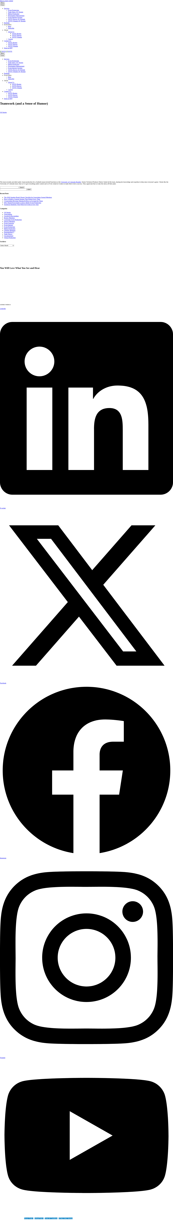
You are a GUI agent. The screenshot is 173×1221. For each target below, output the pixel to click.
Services (6, 8)
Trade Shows (8, 234)
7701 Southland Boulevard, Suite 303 (12, 295)
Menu (2, 3)
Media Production (13, 14)
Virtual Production (10, 238)
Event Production (13, 10)
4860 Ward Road (5, 285)
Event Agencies (9, 223)
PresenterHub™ (9, 232)
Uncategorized (8, 236)
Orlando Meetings (9, 230)
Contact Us (7, 41)
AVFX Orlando (17, 37)
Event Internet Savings (15, 17)
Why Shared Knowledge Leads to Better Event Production (22, 203)
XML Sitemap (68, 1218)
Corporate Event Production (13, 220)
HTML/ (61, 1218)
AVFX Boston (16, 33)
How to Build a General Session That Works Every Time (22, 199)
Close (2, 5)
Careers (10, 39)
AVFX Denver (16, 35)
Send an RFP (8, 48)
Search (22, 187)
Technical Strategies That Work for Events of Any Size (21, 204)
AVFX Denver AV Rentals (16, 19)
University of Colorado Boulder (71, 182)
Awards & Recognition (11, 216)
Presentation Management (16, 15)
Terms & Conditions (51, 1218)
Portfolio (7, 23)
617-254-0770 (4, 278)
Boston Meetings (9, 218)
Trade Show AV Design (15, 12)
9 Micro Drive (4, 274)
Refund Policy (39, 1218)
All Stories (3, 112)
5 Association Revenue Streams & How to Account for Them (23, 201)
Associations (8, 214)
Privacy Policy (28, 1218)
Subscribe (11, 28)
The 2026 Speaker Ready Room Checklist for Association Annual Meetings (28, 197)
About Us (11, 32)
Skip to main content (6, 1)
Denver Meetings (9, 221)
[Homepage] (6, 51)
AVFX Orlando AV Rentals (17, 21)
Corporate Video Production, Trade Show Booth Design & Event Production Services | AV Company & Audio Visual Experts (61, 1215)
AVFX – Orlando (6, 293)
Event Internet (8, 225)
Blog (9, 26)
